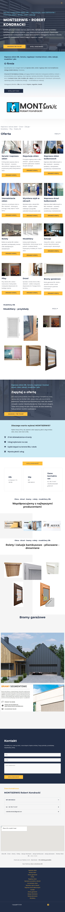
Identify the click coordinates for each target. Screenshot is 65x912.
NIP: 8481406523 (10, 800)
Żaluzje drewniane (32, 894)
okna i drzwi (34, 856)
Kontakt (32, 889)
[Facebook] (48, 905)
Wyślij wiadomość (13, 777)
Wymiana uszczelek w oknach (32, 881)
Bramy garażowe (32, 874)
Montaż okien (32, 872)
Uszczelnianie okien (32, 883)
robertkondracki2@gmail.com (14, 811)
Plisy (4, 278)
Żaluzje (47, 239)
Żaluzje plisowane (32, 896)
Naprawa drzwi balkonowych (32, 887)
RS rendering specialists (45, 860)
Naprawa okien (32, 870)
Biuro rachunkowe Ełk (36, 864)
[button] (32, 800)
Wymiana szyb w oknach (32, 885)
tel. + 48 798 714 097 (11, 807)
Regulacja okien (32, 879)
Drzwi (25, 278)
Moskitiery (28, 239)
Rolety (5, 239)
